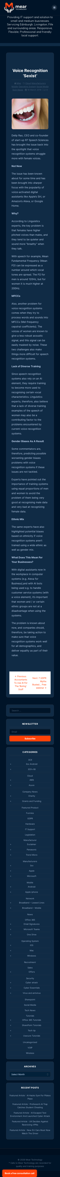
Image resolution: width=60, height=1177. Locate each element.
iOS (31, 945)
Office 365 (30, 920)
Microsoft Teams (32, 929)
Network (30, 898)
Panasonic (31, 849)
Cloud (28, 83)
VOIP (30, 1047)
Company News (30, 791)
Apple (31, 871)
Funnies (30, 813)
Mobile (15, 86)
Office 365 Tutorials (31, 1020)
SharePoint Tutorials (31, 1025)
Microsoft (31, 876)
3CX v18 (32, 769)
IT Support (30, 829)
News (30, 914)
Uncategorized (30, 1042)
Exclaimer (31, 844)
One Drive (31, 934)
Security (30, 978)
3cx (31, 865)
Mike (18, 83)
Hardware (30, 824)
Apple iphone (31, 892)
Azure (31, 785)
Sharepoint (30, 999)
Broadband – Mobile (31, 908)
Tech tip (32, 1030)
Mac (32, 950)
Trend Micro (31, 855)
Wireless (30, 1053)
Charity (31, 796)
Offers (32, 972)
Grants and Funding (31, 801)
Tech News (17, 90)
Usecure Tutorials (31, 1035)
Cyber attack (32, 982)
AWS (32, 780)
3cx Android (31, 764)
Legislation (30, 834)
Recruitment (30, 962)
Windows (31, 955)
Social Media (42, 86)
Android (31, 886)
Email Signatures (32, 924)
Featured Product (30, 807)
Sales (30, 967)
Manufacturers (39, 83)
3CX (30, 760)
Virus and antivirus (32, 993)
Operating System (27, 86)
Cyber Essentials (32, 988)
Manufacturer (30, 840)
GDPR (30, 818)
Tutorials (30, 1016)
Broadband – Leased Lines (31, 902)
